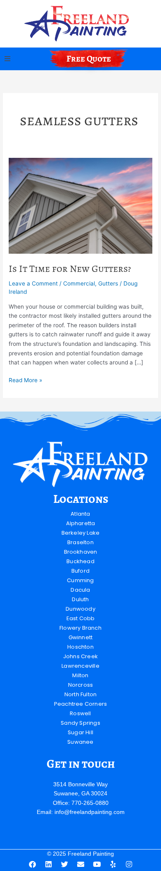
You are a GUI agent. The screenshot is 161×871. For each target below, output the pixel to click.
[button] (7, 58)
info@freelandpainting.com (89, 812)
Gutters (108, 283)
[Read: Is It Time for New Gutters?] (80, 205)
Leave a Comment (33, 283)
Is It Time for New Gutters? (70, 268)
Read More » (25, 379)
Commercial (79, 283)
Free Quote (88, 58)
